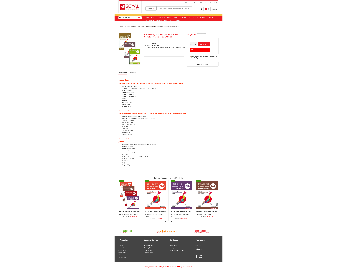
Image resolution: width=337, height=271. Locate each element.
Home (121, 26)
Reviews (133, 72)
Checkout (216, 3)
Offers (120, 255)
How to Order (173, 245)
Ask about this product (201, 50)
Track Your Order (148, 245)
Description (122, 72)
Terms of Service (122, 257)
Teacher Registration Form (177, 250)
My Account (195, 3)
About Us (120, 245)
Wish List (202, 3)
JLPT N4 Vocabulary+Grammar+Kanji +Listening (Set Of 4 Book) (137, 211)
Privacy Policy (122, 250)
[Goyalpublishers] (130, 10)
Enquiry (172, 248)
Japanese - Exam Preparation (132, 26)
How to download (148, 252)
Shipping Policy (148, 248)
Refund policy (122, 252)
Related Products (160, 178)
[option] (130, 49)
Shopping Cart (208, 3)
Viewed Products (176, 178)
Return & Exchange (149, 250)
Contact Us (121, 248)
